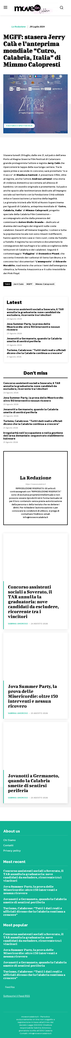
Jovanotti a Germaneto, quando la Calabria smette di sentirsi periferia (34, 339)
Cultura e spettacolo (19, 125)
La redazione (18, 26)
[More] (63, 144)
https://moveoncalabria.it (35, 484)
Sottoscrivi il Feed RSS (16, 995)
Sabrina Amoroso (18, 623)
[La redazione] (7, 26)
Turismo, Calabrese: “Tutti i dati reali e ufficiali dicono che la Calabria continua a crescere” (36, 351)
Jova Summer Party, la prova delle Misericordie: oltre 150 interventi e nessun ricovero (33, 327)
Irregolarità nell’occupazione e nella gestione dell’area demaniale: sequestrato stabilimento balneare (33, 435)
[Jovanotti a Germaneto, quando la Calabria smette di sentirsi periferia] (35, 746)
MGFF (29, 284)
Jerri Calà (18, 284)
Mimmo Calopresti (45, 284)
